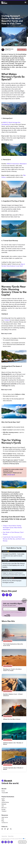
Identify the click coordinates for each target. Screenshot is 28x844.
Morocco (4, 807)
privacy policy (19, 612)
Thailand (4, 811)
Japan (3, 800)
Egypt (3, 798)
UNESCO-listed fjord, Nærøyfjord (16, 163)
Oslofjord (7, 320)
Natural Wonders (22, 49)
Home (3, 790)
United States (5, 802)
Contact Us (5, 822)
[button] (25, 2)
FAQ (3, 819)
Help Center (5, 817)
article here (10, 474)
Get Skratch (22, 842)
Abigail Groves (9, 49)
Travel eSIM (5, 792)
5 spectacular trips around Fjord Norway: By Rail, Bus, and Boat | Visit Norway (14, 538)
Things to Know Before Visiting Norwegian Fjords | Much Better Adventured (12, 527)
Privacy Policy (10, 836)
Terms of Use (4, 836)
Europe (3, 809)
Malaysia (4, 804)
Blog (3, 820)
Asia (3, 805)
